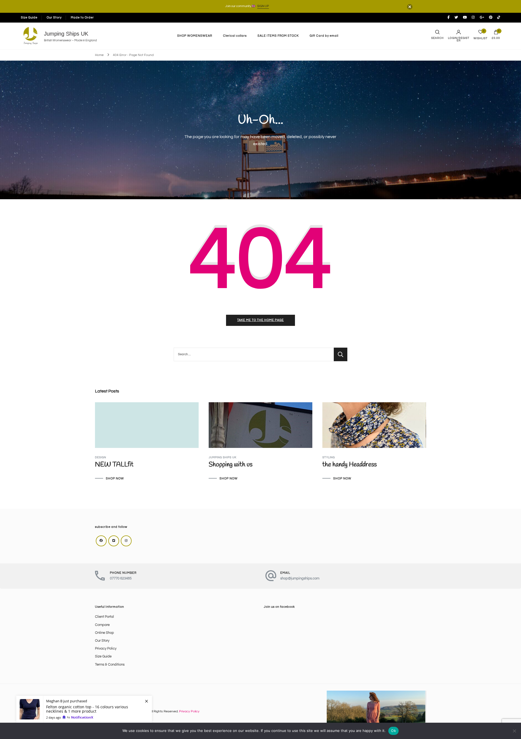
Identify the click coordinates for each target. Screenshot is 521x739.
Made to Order (82, 17)
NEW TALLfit (114, 464)
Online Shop (104, 633)
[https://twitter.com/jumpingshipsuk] (113, 540)
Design (100, 457)
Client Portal (104, 617)
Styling (328, 457)
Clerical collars (235, 35)
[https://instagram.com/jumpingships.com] (126, 540)
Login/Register (458, 39)
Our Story (54, 17)
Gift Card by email (324, 35)
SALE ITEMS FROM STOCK (278, 35)
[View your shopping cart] (496, 33)
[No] (514, 731)
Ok (393, 730)
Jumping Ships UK (66, 34)
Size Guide (29, 17)
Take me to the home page (260, 320)
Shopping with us (230, 464)
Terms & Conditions (110, 664)
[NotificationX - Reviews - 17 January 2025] (84, 709)
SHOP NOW (115, 478)
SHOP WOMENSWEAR (194, 35)
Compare (102, 625)
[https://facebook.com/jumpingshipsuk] (101, 540)
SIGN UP (263, 6)
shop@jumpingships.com (299, 578)
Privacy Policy (105, 648)
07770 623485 (121, 578)
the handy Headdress (349, 464)
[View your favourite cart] (480, 33)
